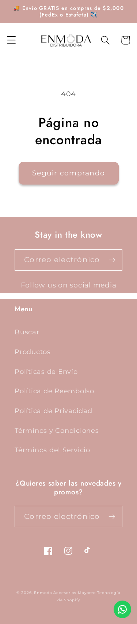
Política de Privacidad (53, 411)
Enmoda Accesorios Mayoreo (65, 592)
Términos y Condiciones (57, 430)
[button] (11, 40)
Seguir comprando (68, 173)
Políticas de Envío (46, 371)
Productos (33, 352)
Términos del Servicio (52, 450)
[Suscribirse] (112, 260)
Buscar (27, 332)
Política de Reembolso (54, 391)
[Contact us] (122, 609)
